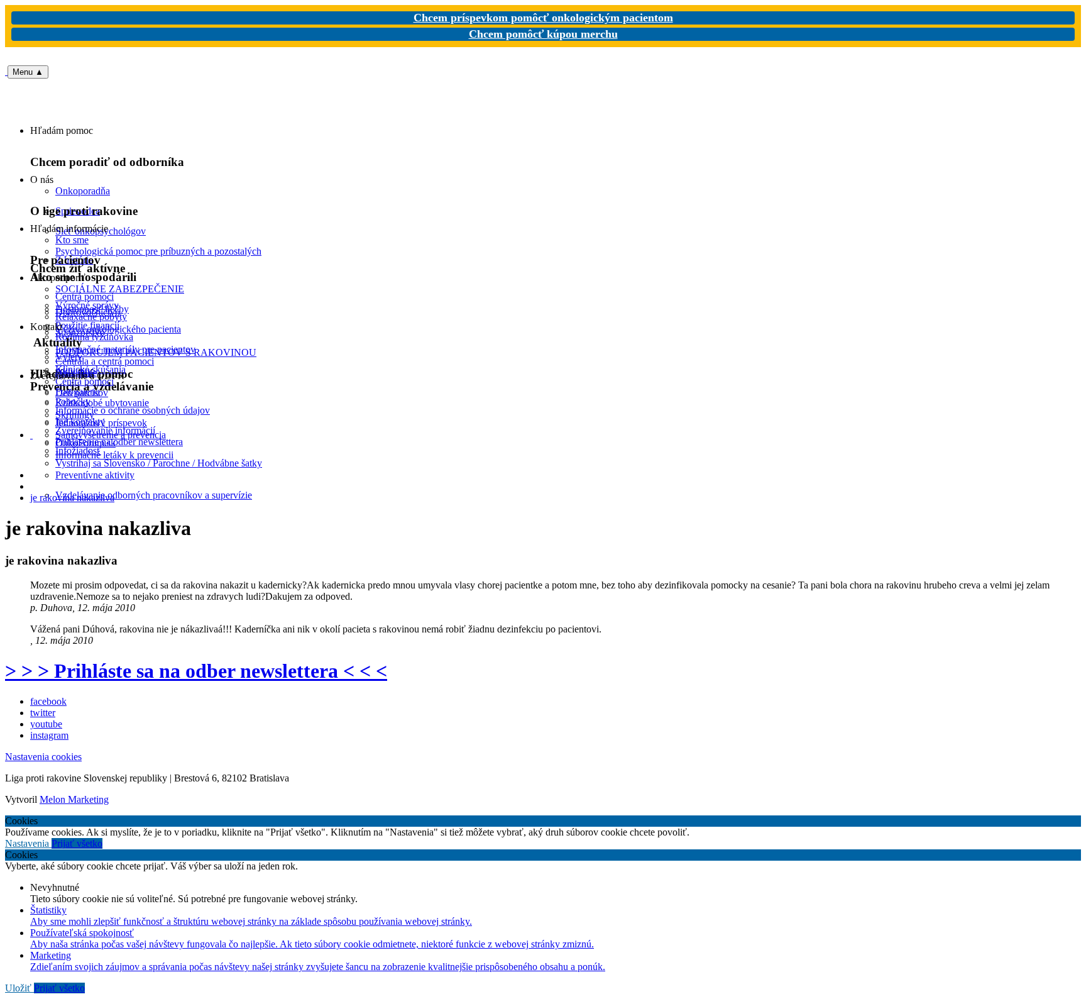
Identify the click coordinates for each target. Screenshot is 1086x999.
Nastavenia (28, 843)
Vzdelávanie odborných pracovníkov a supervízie (153, 495)
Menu (28, 72)
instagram (49, 735)
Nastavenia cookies (43, 756)
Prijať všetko (77, 843)
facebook (48, 701)
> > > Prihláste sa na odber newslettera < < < (196, 671)
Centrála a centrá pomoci (104, 361)
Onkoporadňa (82, 190)
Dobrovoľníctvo (87, 312)
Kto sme (72, 240)
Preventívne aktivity (94, 475)
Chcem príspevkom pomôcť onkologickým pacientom (543, 17)
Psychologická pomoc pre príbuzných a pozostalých (158, 251)
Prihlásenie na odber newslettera (119, 441)
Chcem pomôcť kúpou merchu (543, 34)
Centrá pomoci (84, 381)
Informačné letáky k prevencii (114, 455)
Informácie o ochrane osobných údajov (132, 410)
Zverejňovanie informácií (105, 430)
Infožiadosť (78, 450)
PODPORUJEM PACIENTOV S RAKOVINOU (155, 352)
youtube (46, 724)
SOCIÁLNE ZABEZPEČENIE (119, 289)
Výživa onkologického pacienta (118, 329)
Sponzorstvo (80, 332)
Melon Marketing (74, 799)
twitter (42, 712)
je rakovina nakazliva (72, 497)
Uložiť (19, 988)
